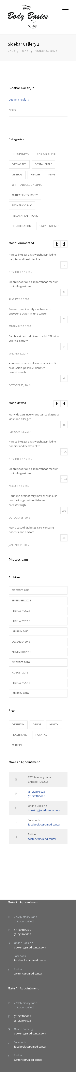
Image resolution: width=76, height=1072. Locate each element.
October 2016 (21, 662)
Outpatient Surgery (25, 195)
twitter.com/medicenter (42, 839)
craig (12, 110)
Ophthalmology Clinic (27, 185)
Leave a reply (17, 99)
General (17, 174)
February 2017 (21, 621)
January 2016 (20, 693)
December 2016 (21, 641)
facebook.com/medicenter (44, 824)
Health (35, 174)
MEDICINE (17, 745)
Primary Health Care (25, 215)
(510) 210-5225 (36, 791)
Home (11, 51)
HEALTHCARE (19, 734)
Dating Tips (19, 164)
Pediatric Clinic (22, 205)
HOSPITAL (41, 734)
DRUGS (37, 724)
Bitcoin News (20, 154)
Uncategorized (50, 226)
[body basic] (35, 17)
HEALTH (54, 724)
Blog (25, 51)
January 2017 (20, 631)
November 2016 (21, 652)
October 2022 (21, 590)
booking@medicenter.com (44, 810)
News (51, 174)
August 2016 (20, 672)
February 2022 (21, 611)
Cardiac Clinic (46, 154)
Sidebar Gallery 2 (21, 88)
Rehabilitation (21, 226)
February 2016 (21, 683)
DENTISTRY (18, 724)
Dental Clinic (43, 164)
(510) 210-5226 (36, 796)
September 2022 (21, 600)
